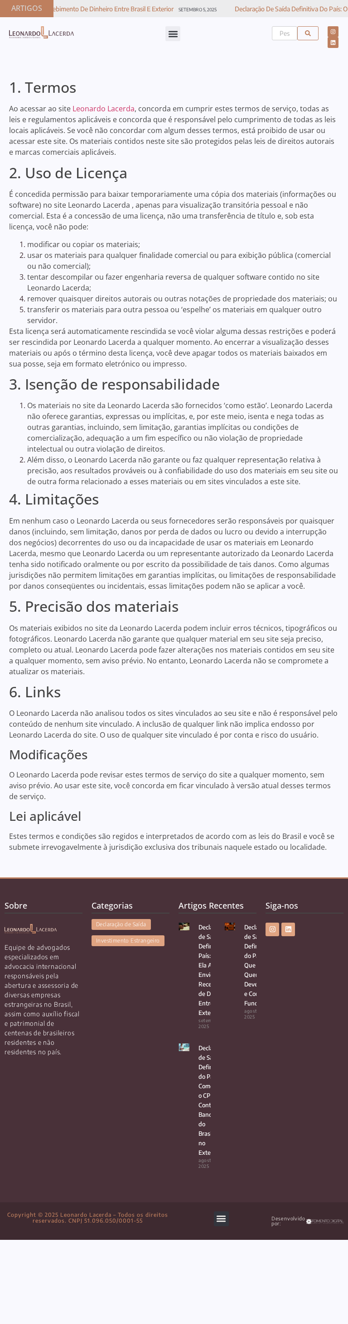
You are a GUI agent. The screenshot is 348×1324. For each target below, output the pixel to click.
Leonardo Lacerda (103, 109)
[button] (172, 33)
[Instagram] (333, 31)
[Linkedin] (333, 42)
